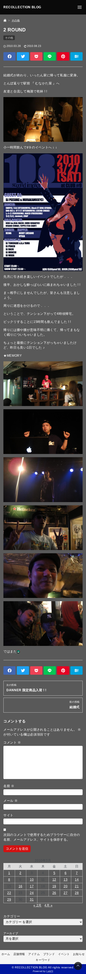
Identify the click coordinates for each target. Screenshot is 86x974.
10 (32, 879)
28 (77, 893)
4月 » (48, 905)
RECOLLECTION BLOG (22, 7)
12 (54, 879)
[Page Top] (78, 966)
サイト (8, 815)
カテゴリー (11, 916)
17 (32, 886)
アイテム (34, 954)
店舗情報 (19, 954)
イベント (64, 954)
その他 (9, 37)
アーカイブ (10, 933)
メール (10, 800)
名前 (8, 786)
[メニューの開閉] (80, 7)
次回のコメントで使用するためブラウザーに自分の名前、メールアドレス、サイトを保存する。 (41, 837)
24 (32, 893)
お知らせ (79, 954)
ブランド (49, 954)
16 (20, 886)
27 (65, 893)
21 (77, 886)
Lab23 (49, 971)
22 (9, 893)
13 (65, 879)
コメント (12, 742)
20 (65, 886)
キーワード (43, 960)
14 (77, 879)
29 (9, 899)
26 (54, 893)
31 (32, 899)
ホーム (5, 954)
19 (54, 886)
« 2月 (37, 905)
